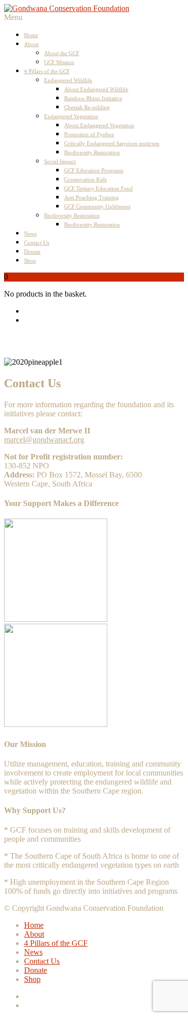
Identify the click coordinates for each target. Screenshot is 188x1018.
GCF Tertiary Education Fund (98, 188)
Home (31, 35)
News (30, 233)
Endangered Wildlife (68, 80)
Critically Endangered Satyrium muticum (111, 143)
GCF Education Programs (93, 170)
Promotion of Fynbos (89, 134)
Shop (30, 261)
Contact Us (36, 242)
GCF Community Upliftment (97, 206)
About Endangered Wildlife (96, 89)
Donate (32, 251)
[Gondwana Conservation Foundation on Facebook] (104, 311)
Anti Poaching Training (91, 197)
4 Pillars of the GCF (47, 71)
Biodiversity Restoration (92, 152)
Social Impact (60, 161)
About (31, 44)
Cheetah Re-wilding (87, 107)
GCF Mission (59, 62)
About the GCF (61, 53)
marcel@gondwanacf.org (44, 439)
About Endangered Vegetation (99, 125)
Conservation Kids (85, 179)
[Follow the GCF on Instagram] (104, 320)
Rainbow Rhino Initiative (93, 98)
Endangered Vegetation (71, 116)
